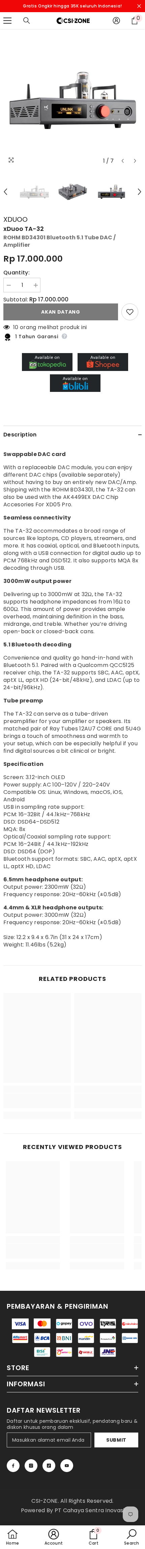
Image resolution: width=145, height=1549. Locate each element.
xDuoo (15, 219)
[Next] (135, 161)
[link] (37, 1100)
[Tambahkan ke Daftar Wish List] (129, 311)
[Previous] (122, 161)
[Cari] (27, 21)
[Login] (116, 20)
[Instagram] (31, 1465)
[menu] (7, 21)
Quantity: (16, 272)
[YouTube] (66, 1465)
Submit (116, 1440)
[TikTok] (48, 1465)
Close (139, 6)
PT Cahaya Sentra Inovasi (89, 1510)
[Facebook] (13, 1465)
